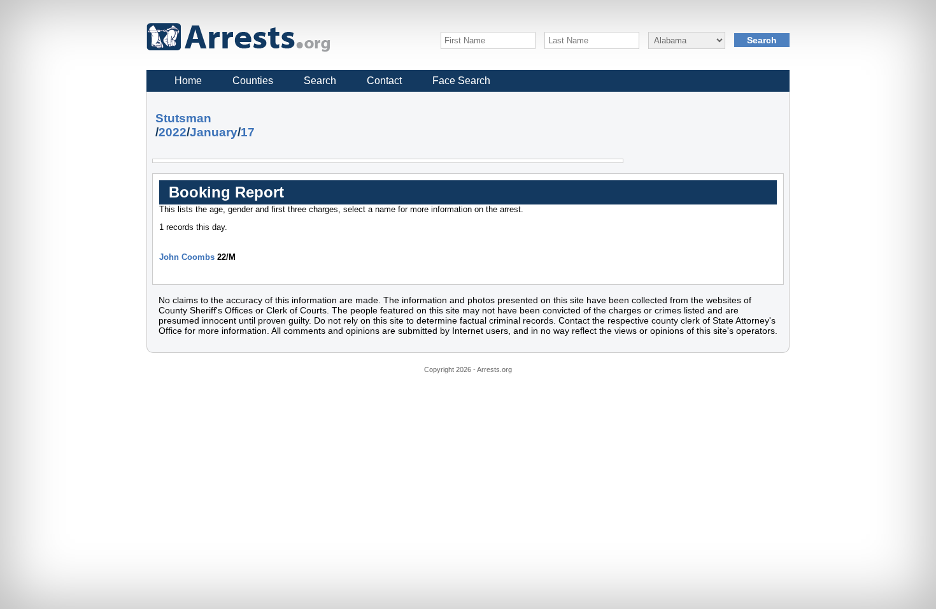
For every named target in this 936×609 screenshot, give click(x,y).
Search (320, 80)
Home (188, 80)
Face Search (461, 80)
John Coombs (187, 257)
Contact (384, 80)
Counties (252, 80)
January (214, 132)
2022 (173, 132)
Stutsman (183, 118)
